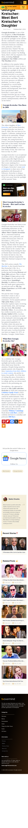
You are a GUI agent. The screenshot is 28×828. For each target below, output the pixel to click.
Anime (3, 778)
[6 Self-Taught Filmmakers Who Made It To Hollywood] (14, 643)
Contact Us (5, 805)
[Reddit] (20, 474)
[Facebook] (12, 474)
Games (3, 782)
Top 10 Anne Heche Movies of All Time (13, 733)
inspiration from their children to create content (13, 415)
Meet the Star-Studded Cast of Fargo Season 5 (15, 673)
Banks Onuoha (6, 29)
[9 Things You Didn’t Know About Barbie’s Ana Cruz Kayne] (14, 623)
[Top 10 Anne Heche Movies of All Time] (14, 724)
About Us (4, 802)
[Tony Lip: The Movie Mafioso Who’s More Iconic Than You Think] (14, 704)
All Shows (4, 785)
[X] (16, 474)
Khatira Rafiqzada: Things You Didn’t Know (14, 693)
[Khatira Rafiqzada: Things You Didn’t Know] (14, 684)
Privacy (4, 795)
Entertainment (5, 775)
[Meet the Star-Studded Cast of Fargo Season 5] (14, 664)
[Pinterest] (4, 474)
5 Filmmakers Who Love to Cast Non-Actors (14, 605)
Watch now (23, 6)
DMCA (3, 797)
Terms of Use (5, 800)
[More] (4, 478)
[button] (24, 3)
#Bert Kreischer (7, 523)
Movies (3, 773)
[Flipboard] (8, 474)
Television (4, 770)
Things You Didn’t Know (8, 780)
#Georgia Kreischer (19, 523)
